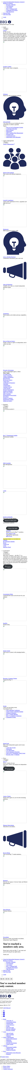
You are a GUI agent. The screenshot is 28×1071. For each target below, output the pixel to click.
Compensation (6, 385)
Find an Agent (6, 13)
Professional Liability (8, 399)
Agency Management (8, 144)
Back (6, 28)
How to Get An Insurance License (14, 127)
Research (5, 880)
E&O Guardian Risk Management (14, 133)
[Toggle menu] (7, 979)
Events (4, 706)
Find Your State (7, 14)
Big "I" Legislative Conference (13, 716)
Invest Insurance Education (13, 752)
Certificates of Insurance (9, 382)
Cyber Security (6, 388)
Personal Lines (9, 134)
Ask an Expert (6, 121)
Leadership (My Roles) (12, 10)
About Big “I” (9, 1020)
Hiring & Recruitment (8, 172)
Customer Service (7, 387)
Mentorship (9, 131)
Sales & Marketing (7, 284)
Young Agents (6, 650)
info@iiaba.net (6, 1008)
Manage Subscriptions (8, 825)
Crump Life (6, 544)
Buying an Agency (7, 380)
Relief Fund (6, 743)
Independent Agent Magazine (13, 137)
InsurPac (5, 623)
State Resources (10, 11)
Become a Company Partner (10, 678)
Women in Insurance (11, 713)
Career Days (6, 381)
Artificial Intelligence (8, 377)
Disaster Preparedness (8, 389)
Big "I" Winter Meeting (12, 714)
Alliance (5, 1045)
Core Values (9, 7)
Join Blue (8, 530)
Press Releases (6, 909)
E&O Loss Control (7, 392)
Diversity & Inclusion (8, 370)
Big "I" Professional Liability (10, 435)
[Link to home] (6, 23)
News (4, 761)
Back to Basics (10, 130)
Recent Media (6, 853)
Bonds (4, 543)
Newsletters (6, 937)
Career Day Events (11, 747)
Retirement (5, 229)
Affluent (5, 540)
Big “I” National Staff (11, 9)
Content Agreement (8, 1069)
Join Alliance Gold (10, 533)
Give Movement (10, 750)
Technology (6, 313)
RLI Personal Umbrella (9, 541)
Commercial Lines (10, 135)
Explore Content (7, 66)
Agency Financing (7, 375)
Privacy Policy (6, 1066)
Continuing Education (11, 128)
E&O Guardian (7, 394)
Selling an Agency (7, 401)
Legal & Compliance (8, 200)
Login (4, 17)
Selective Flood (7, 547)
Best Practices (6, 378)
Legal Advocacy (10, 1024)
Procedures (6, 396)
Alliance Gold (9, 1048)
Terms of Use (6, 1067)
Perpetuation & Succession (9, 395)
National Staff (9, 1023)
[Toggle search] (2, 979)
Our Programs (9, 6)
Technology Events (11, 717)
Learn (4, 30)
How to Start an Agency (9, 341)
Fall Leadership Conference (13, 710)
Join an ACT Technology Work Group (15, 753)
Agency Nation (7, 796)
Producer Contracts (8, 398)
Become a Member (11, 4)
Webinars (5, 94)
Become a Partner (10, 1030)
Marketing (8, 1040)
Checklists (5, 384)
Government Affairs (8, 594)
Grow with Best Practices (9, 257)
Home (4, 1019)
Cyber (4, 490)
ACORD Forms (7, 374)
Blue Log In (9, 536)
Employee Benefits (7, 391)
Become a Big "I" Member (12, 754)
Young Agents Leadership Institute (14, 711)
